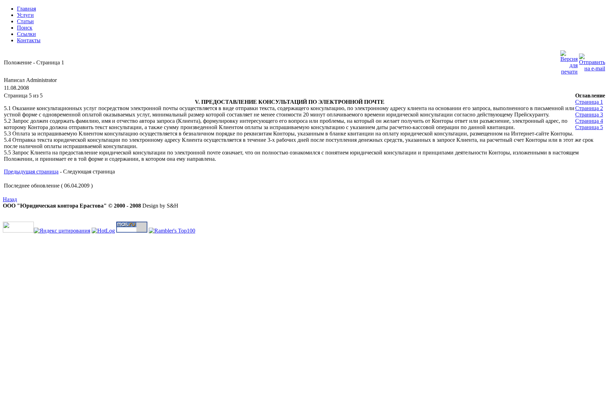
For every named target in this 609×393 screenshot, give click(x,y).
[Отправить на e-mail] (592, 61)
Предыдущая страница (31, 172)
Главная (26, 9)
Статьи (25, 21)
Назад (10, 199)
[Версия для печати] (569, 61)
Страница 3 (589, 115)
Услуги (25, 15)
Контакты (29, 40)
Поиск (24, 28)
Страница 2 (589, 108)
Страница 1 (589, 102)
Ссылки (26, 34)
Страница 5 (589, 127)
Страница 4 (589, 121)
